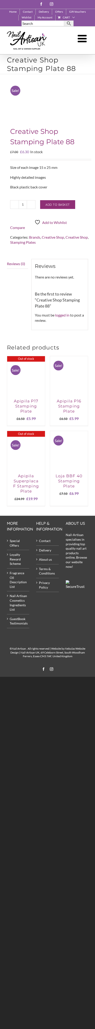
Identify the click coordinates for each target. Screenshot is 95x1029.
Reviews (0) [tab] (16, 263)
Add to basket (57, 204)
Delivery (45, 550)
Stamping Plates (23, 242)
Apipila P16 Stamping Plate (69, 406)
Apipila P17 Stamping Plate (26, 406)
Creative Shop (53, 237)
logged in (62, 315)
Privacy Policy (44, 585)
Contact (44, 541)
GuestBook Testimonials (18, 621)
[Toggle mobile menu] (83, 38)
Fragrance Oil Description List (18, 580)
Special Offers (15, 543)
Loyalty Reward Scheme (15, 559)
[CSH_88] (47, 101)
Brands (34, 237)
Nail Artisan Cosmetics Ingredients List (18, 602)
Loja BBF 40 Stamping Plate (69, 481)
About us (45, 559)
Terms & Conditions (47, 571)
